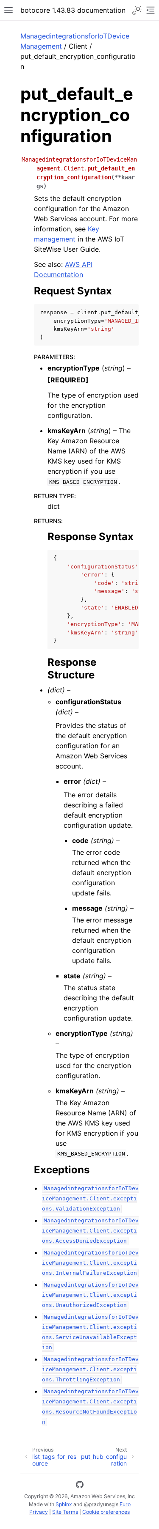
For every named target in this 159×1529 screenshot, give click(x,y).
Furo (125, 1504)
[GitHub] (80, 1486)
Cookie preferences (106, 1512)
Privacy (38, 1512)
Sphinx (64, 1504)
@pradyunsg (99, 1504)
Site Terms (65, 1512)
